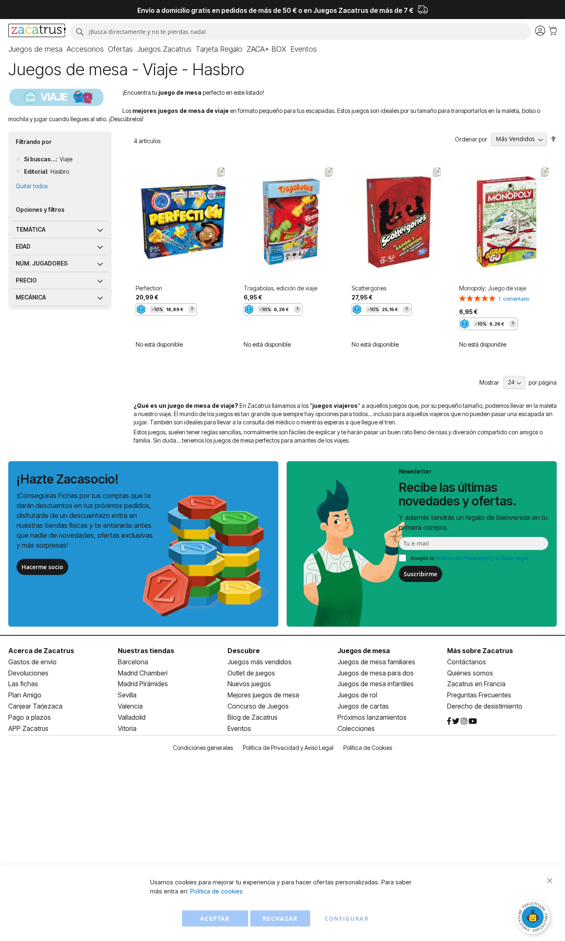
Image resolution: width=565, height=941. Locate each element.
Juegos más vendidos (259, 662)
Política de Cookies (367, 747)
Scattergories (369, 288)
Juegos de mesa (364, 650)
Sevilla (127, 695)
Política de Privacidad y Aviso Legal (288, 747)
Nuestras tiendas (146, 650)
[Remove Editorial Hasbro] (18, 171)
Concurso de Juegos (258, 706)
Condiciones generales (203, 747)
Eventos (239, 728)
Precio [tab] (26, 280)
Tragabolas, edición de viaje (280, 288)
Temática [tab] (30, 229)
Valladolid (132, 717)
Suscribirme (420, 574)
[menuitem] (35, 49)
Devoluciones (28, 673)
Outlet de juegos (251, 673)
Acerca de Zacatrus (41, 650)
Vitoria (127, 728)
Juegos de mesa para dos (376, 673)
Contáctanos (466, 662)
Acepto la (469, 558)
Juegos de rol (357, 695)
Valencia (130, 706)
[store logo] (37, 31)
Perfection (149, 288)
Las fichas (23, 684)
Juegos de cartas (363, 706)
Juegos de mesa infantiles (376, 684)
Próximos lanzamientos (372, 717)
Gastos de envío (32, 662)
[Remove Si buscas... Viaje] (18, 159)
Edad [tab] (23, 246)
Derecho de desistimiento (484, 706)
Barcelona (133, 662)
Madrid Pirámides (143, 684)
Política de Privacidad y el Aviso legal (482, 558)
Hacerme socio (42, 567)
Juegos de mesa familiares (376, 662)
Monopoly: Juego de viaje (492, 288)
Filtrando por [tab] (34, 141)
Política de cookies (216, 891)
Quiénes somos (470, 673)
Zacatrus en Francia (476, 684)
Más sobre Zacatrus (480, 650)
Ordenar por (471, 138)
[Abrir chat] (534, 918)
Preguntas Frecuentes (479, 695)
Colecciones (356, 728)
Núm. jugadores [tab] (41, 263)
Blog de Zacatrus (252, 717)
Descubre (243, 650)
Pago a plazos (29, 717)
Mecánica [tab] (31, 297)
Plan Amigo (24, 695)
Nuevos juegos (249, 684)
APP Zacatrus (28, 728)
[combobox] (300, 31)
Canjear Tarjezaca (35, 706)
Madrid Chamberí (143, 673)
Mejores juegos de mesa (263, 695)
